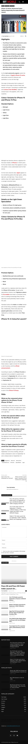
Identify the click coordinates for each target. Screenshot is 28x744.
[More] (18, 469)
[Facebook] (2, 469)
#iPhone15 (13, 460)
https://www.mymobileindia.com (12, 489)
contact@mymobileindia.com (13, 726)
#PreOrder (12, 462)
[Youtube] (17, 735)
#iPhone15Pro (18, 460)
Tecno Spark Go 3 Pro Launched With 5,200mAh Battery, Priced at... (17, 627)
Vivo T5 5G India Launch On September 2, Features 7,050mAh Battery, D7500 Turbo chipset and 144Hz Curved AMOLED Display (18, 510)
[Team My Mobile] (4, 488)
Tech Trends (12, 5)
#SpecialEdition (18, 462)
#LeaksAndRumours (5, 462)
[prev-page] (2, 633)
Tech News (7, 5)
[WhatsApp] (12, 469)
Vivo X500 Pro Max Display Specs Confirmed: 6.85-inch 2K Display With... (17, 620)
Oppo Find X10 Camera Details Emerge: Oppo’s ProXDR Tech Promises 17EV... (16, 613)
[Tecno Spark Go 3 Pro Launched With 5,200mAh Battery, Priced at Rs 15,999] (4, 627)
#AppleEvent (7, 460)
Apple (23, 462)
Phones (3, 5)
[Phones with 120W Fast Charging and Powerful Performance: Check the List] (5, 672)
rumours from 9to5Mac (10, 89)
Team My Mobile (5, 36)
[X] (5, 469)
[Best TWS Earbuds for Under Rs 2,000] (5, 679)
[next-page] (4, 633)
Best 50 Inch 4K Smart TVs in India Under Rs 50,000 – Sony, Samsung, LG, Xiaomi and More (17, 686)
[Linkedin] (9, 469)
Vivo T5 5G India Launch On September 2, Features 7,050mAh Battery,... (17, 598)
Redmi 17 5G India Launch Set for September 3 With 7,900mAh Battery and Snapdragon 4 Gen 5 (18, 517)
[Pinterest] (15, 469)
